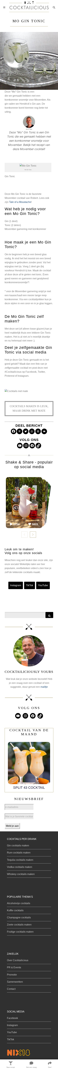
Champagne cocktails (19, 917)
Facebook (12, 1018)
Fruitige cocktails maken (20, 931)
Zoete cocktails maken (19, 924)
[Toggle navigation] (4, 7)
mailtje (44, 687)
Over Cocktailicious (17, 960)
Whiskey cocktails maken (21, 874)
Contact (11, 989)
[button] (54, 7)
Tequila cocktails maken (20, 860)
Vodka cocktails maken (19, 867)
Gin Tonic (10, 176)
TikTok (29, 585)
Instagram (15, 585)
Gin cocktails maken (18, 845)
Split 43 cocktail (29, 788)
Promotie (12, 974)
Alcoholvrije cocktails (18, 903)
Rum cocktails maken (18, 852)
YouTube (43, 585)
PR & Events (14, 967)
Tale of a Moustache (20, 202)
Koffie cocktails (15, 910)
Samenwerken (15, 981)
